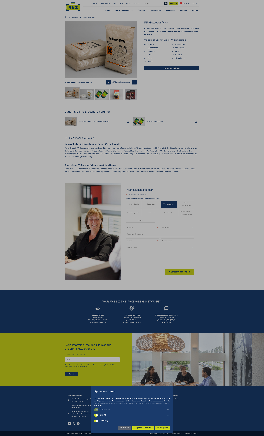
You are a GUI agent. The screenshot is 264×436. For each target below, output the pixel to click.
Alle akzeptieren (162, 428)
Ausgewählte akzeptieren (143, 428)
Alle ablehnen (124, 428)
